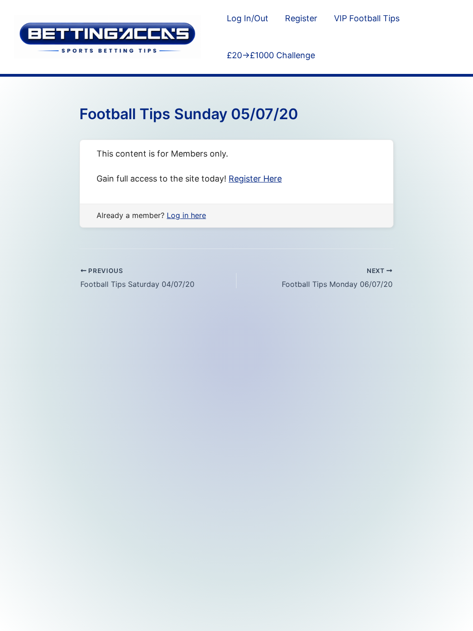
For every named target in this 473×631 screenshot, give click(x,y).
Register (301, 18)
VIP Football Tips (367, 18)
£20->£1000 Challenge (271, 55)
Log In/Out (247, 18)
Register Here (255, 178)
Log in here (186, 215)
